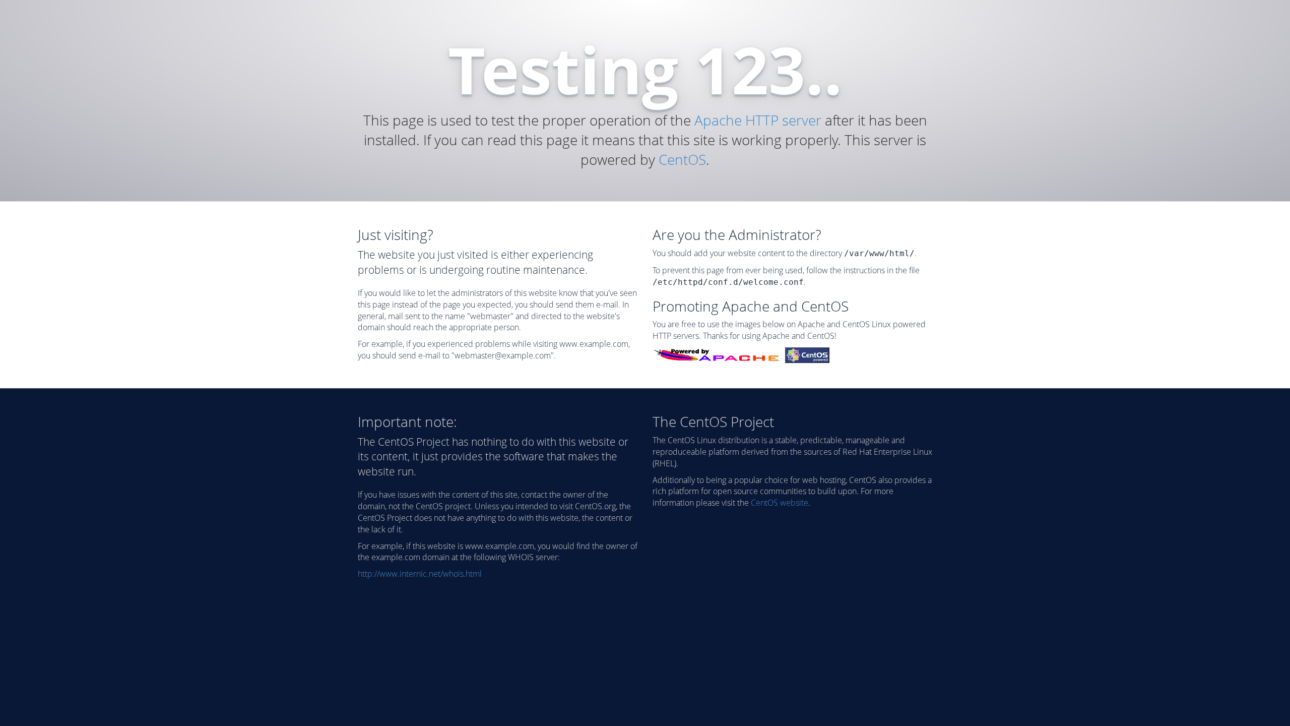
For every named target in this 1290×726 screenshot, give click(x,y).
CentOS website (779, 502)
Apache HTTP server (757, 120)
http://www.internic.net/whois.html (420, 573)
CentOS (682, 159)
